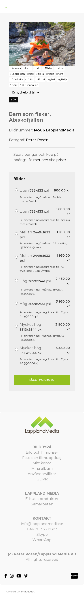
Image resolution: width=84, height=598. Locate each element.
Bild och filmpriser (42, 452)
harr (14, 85)
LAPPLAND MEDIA (42, 493)
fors (60, 73)
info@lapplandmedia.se (42, 524)
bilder (60, 68)
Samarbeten (42, 504)
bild (38, 68)
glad (52, 79)
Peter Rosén (37, 140)
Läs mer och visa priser (46, 160)
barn (28, 68)
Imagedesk (27, 591)
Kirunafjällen (30, 85)
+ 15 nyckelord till (22, 92)
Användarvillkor (42, 474)
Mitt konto (42, 463)
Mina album (42, 468)
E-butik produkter (42, 499)
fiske (51, 73)
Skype (42, 534)
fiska (41, 73)
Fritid (41, 79)
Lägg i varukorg (41, 380)
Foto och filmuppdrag (42, 458)
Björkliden (18, 73)
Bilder (48, 68)
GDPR (42, 479)
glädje (63, 79)
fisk (31, 73)
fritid (31, 79)
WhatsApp (42, 540)
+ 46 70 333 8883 (42, 529)
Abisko (16, 68)
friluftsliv (17, 79)
